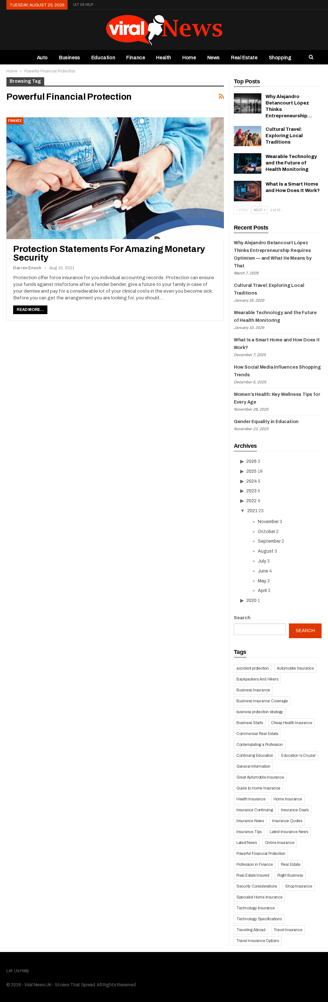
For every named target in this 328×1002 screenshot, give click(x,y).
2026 (251, 461)
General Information (253, 766)
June (263, 571)
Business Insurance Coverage (262, 701)
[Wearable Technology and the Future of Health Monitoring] (247, 163)
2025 (251, 471)
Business (69, 57)
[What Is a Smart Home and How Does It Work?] (247, 191)
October (266, 531)
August (266, 551)
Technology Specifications (259, 919)
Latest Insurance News (289, 832)
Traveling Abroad (251, 930)
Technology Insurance (255, 908)
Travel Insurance (288, 930)
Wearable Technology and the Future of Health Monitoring (291, 163)
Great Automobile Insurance (260, 777)
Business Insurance (253, 690)
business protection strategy (259, 712)
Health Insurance (251, 799)
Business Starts (249, 723)
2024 (251, 481)
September (269, 541)
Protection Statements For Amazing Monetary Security (109, 253)
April (262, 590)
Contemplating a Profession (259, 744)
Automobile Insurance (295, 668)
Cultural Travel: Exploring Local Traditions (284, 136)
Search (242, 617)
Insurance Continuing (254, 810)
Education (103, 57)
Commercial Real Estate (257, 733)
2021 (252, 510)
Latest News (246, 842)
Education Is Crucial (298, 755)
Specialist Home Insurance (259, 897)
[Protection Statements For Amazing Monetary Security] (115, 178)
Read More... (30, 309)
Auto (42, 57)
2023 (251, 490)
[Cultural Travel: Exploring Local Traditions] (247, 136)
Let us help (83, 4)
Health (163, 57)
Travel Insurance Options (257, 941)
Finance (135, 57)
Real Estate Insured (252, 875)
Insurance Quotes (287, 821)
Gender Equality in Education (266, 421)
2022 (251, 500)
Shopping (280, 57)
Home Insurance (288, 799)
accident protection (252, 668)
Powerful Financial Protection (260, 853)
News (213, 57)
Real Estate (244, 57)
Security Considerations (256, 886)
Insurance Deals (295, 810)
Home (189, 57)
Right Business (290, 875)
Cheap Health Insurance (291, 723)
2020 (251, 600)
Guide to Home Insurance (258, 788)
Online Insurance (279, 842)
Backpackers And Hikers (257, 679)
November (268, 521)
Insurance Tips (249, 832)
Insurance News (250, 821)
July (262, 561)
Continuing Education (254, 755)
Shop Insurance (298, 886)
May (262, 581)
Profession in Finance (254, 864)
